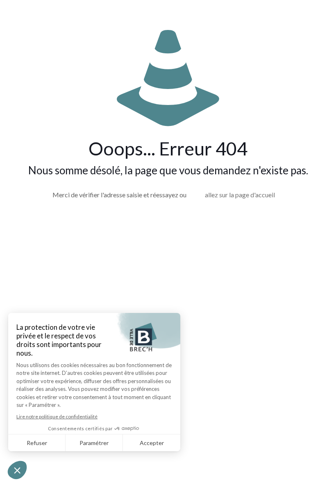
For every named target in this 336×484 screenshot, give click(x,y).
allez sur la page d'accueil (240, 195)
